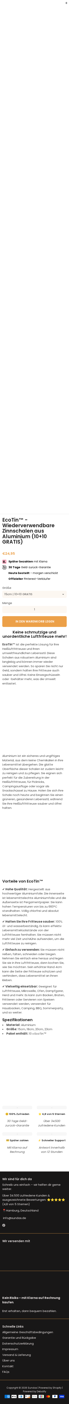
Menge (7, 603)
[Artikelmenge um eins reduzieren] (5, 609)
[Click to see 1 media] (6, 496)
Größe (6, 588)
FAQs (5, 1372)
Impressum (10, 1349)
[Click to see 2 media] (17, 496)
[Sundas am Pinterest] (3, 1225)
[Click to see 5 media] (51, 496)
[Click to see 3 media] (29, 496)
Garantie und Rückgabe (19, 1338)
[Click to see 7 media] (6, 504)
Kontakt (8, 1366)
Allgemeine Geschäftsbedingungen (27, 1332)
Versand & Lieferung (16, 1355)
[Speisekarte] (3, 6)
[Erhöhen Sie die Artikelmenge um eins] (63, 609)
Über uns (8, 1360)
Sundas (32, 1387)
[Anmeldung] (63, 6)
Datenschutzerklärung (18, 1343)
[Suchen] (4, 6)
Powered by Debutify (34, 1391)
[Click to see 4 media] (40, 496)
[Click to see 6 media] (62, 496)
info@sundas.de (14, 1218)
